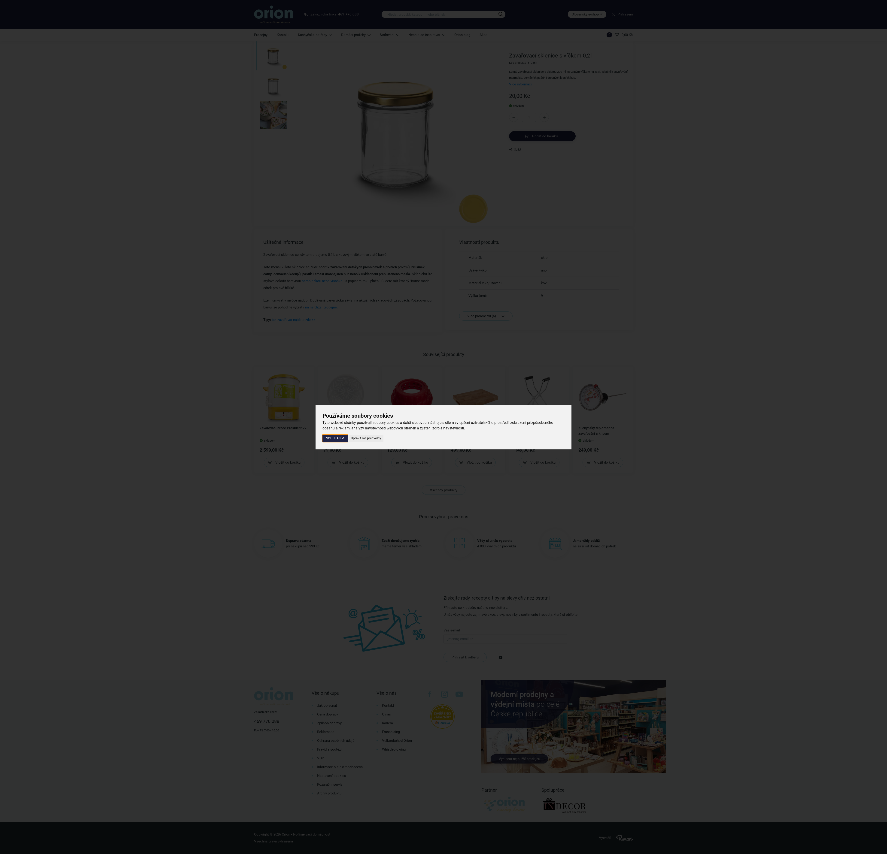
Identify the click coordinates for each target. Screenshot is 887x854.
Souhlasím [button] (335, 438)
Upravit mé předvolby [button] (366, 438)
